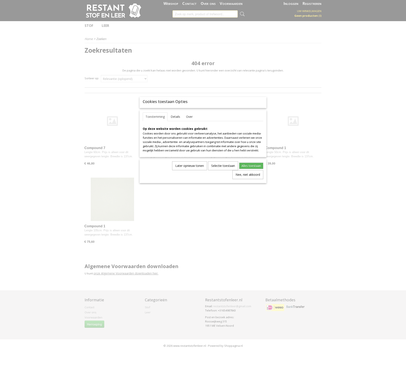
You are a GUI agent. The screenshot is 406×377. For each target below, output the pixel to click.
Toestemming (155, 117)
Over (189, 117)
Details (175, 117)
